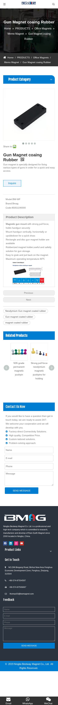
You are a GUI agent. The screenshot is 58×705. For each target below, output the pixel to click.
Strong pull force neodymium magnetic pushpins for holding (39, 371)
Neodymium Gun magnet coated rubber (25, 311)
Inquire (12, 183)
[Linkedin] (11, 543)
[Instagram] (16, 543)
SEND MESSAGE (21, 490)
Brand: (9, 203)
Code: (9, 207)
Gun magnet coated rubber (19, 316)
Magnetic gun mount (16, 224)
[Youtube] (22, 543)
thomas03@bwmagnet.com (22, 594)
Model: (9, 199)
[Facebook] (5, 543)
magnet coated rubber (16, 322)
